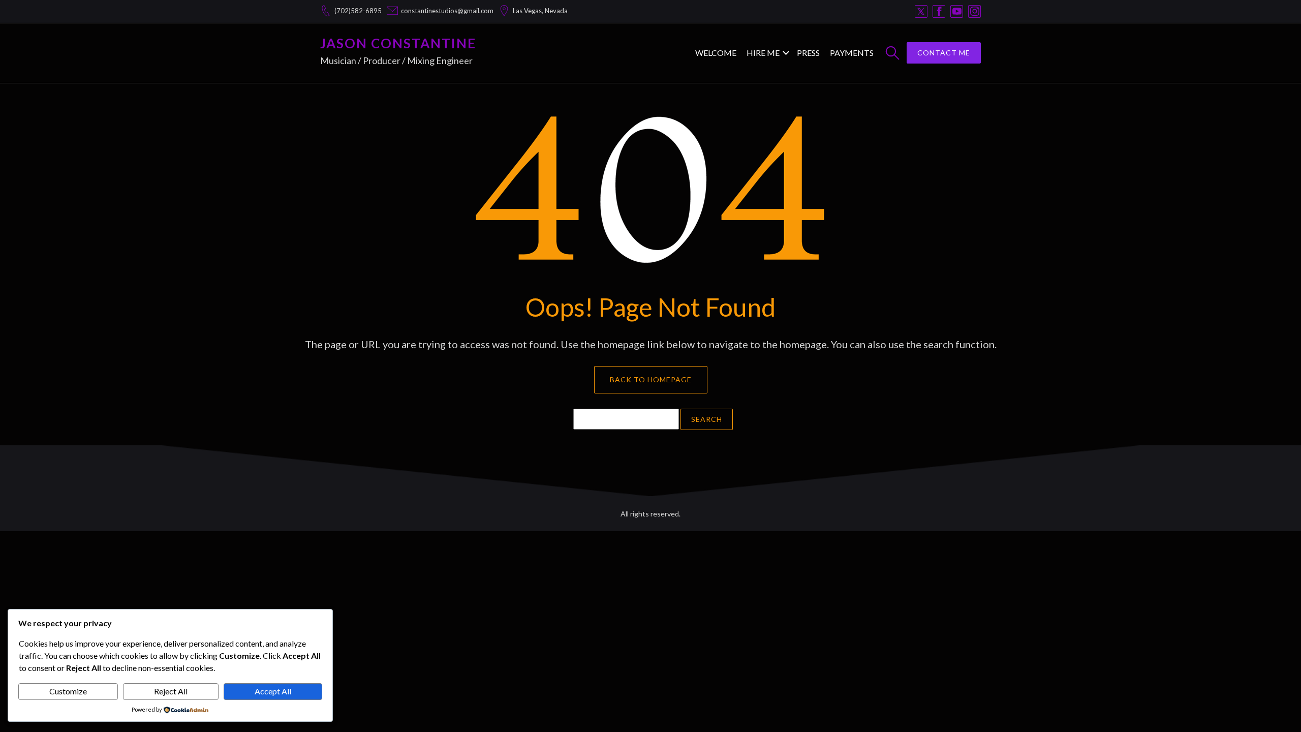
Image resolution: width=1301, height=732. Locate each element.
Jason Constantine (398, 43)
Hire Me (763, 52)
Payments (852, 52)
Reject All (171, 691)
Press (808, 52)
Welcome (715, 52)
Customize (68, 691)
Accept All (273, 691)
